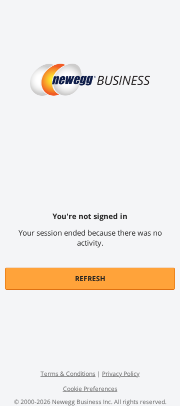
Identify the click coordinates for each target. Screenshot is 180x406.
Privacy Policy (121, 373)
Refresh (90, 278)
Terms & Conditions (68, 373)
